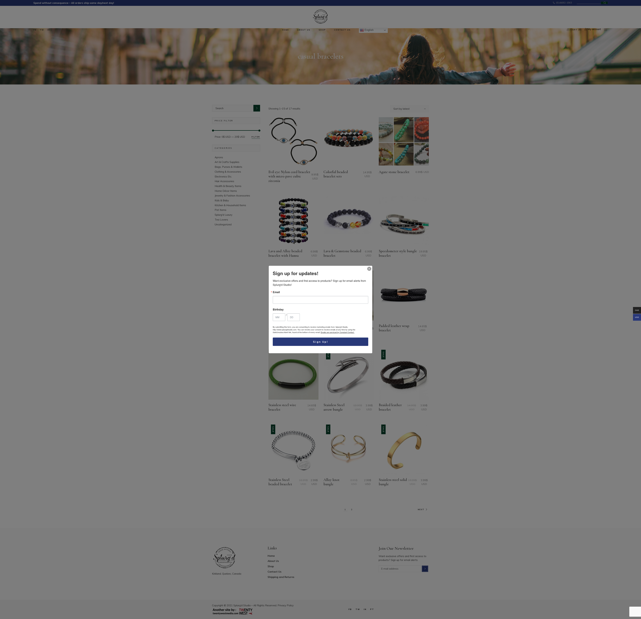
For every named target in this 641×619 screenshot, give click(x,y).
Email (276, 292)
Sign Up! (320, 341)
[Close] (369, 269)
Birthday (278, 309)
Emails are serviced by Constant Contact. (337, 332)
